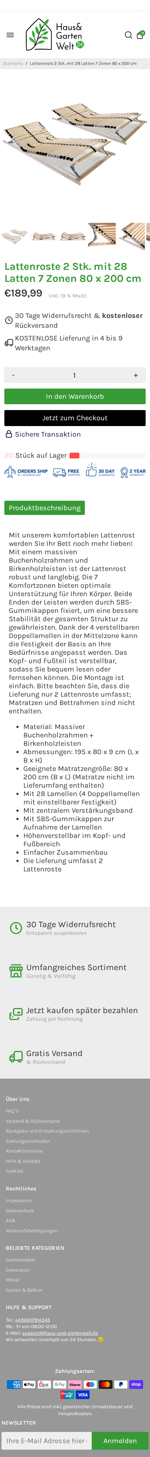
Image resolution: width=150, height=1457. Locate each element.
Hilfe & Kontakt (23, 1161)
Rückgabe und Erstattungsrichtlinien (47, 1131)
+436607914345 (32, 1320)
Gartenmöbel (20, 1260)
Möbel (12, 1280)
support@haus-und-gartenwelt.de (60, 1333)
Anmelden (120, 1441)
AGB (10, 1220)
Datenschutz (20, 1210)
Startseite (13, 63)
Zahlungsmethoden (28, 1141)
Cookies (14, 1171)
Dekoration (18, 1270)
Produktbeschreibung (44, 508)
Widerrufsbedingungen (32, 1230)
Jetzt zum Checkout (75, 418)
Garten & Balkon (24, 1290)
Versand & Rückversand (33, 1121)
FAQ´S (12, 1111)
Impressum (19, 1200)
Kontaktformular (24, 1151)
